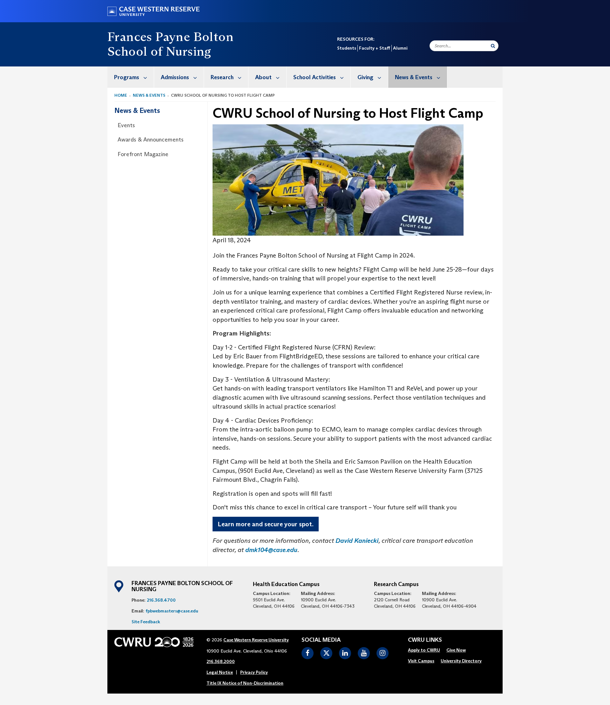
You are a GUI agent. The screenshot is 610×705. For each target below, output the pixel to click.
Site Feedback (146, 622)
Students (346, 48)
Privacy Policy (254, 672)
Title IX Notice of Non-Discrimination (245, 683)
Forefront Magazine (143, 154)
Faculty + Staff (374, 48)
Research (222, 77)
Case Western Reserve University (256, 640)
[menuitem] (130, 77)
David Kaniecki (357, 540)
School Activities (314, 77)
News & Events (413, 77)
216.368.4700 (161, 600)
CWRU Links (425, 640)
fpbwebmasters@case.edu (172, 611)
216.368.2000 (221, 661)
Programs (126, 77)
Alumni (400, 48)
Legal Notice (220, 672)
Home (120, 95)
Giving (365, 77)
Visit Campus (421, 661)
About (263, 77)
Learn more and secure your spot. (266, 524)
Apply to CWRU (424, 650)
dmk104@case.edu (271, 550)
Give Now (456, 650)
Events (126, 125)
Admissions (175, 77)
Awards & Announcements (151, 139)
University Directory (461, 661)
